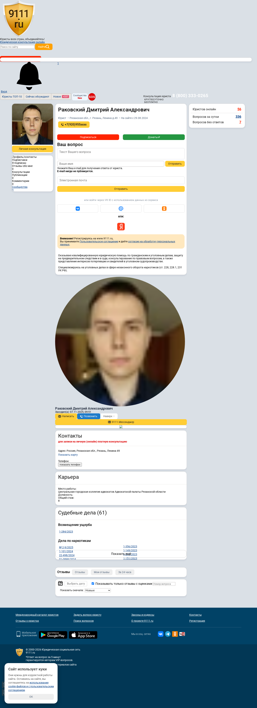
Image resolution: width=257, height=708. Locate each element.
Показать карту (68, 454)
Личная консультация (32, 148)
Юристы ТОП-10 (12, 96)
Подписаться (88, 137)
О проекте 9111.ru (142, 620)
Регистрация (197, 620)
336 (238, 116)
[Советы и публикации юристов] (19, 18)
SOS (92, 97)
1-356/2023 (130, 546)
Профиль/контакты (24, 156)
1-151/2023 (130, 558)
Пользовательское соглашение (99, 241)
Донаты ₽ (154, 137)
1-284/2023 (66, 531)
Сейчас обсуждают (37, 96)
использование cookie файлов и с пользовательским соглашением (31, 686)
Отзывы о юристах (27, 620)
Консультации (21, 171)
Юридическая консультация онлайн (22, 42)
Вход (4, 91)
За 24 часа (124, 572)
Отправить (175, 163)
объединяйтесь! (35, 39)
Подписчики (19, 159)
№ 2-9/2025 (66, 547)
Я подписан (19, 162)
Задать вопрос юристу (87, 614)
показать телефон (70, 464)
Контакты (195, 614)
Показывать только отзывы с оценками (123, 583)
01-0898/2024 (67, 559)
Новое (60, 96)
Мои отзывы (101, 572)
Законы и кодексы (142, 614)
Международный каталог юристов (37, 614)
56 (239, 109)
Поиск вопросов (84, 620)
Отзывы (80, 572)
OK (31, 696)
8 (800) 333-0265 (190, 95)
